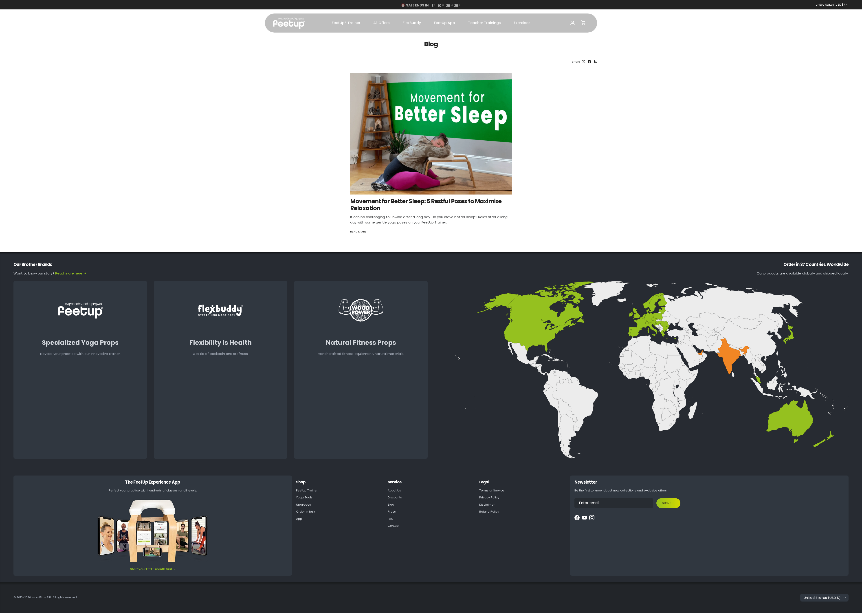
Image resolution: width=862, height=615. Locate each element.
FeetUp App (444, 22)
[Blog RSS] (595, 61)
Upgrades (303, 504)
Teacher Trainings (484, 22)
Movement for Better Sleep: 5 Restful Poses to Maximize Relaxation (425, 204)
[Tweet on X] (583, 61)
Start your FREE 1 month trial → (152, 569)
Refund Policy (489, 511)
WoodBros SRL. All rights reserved (54, 597)
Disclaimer (487, 504)
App (299, 519)
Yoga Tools (304, 497)
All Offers (381, 22)
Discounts (395, 497)
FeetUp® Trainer (346, 22)
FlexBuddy (412, 22)
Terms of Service (491, 490)
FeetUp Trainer (307, 490)
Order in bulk (305, 511)
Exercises (522, 22)
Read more (358, 231)
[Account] (572, 22)
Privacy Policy (489, 497)
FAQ (391, 519)
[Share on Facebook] (589, 61)
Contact (393, 526)
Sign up (668, 503)
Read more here (68, 273)
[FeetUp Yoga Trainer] (289, 23)
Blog (391, 504)
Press (392, 511)
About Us (394, 490)
